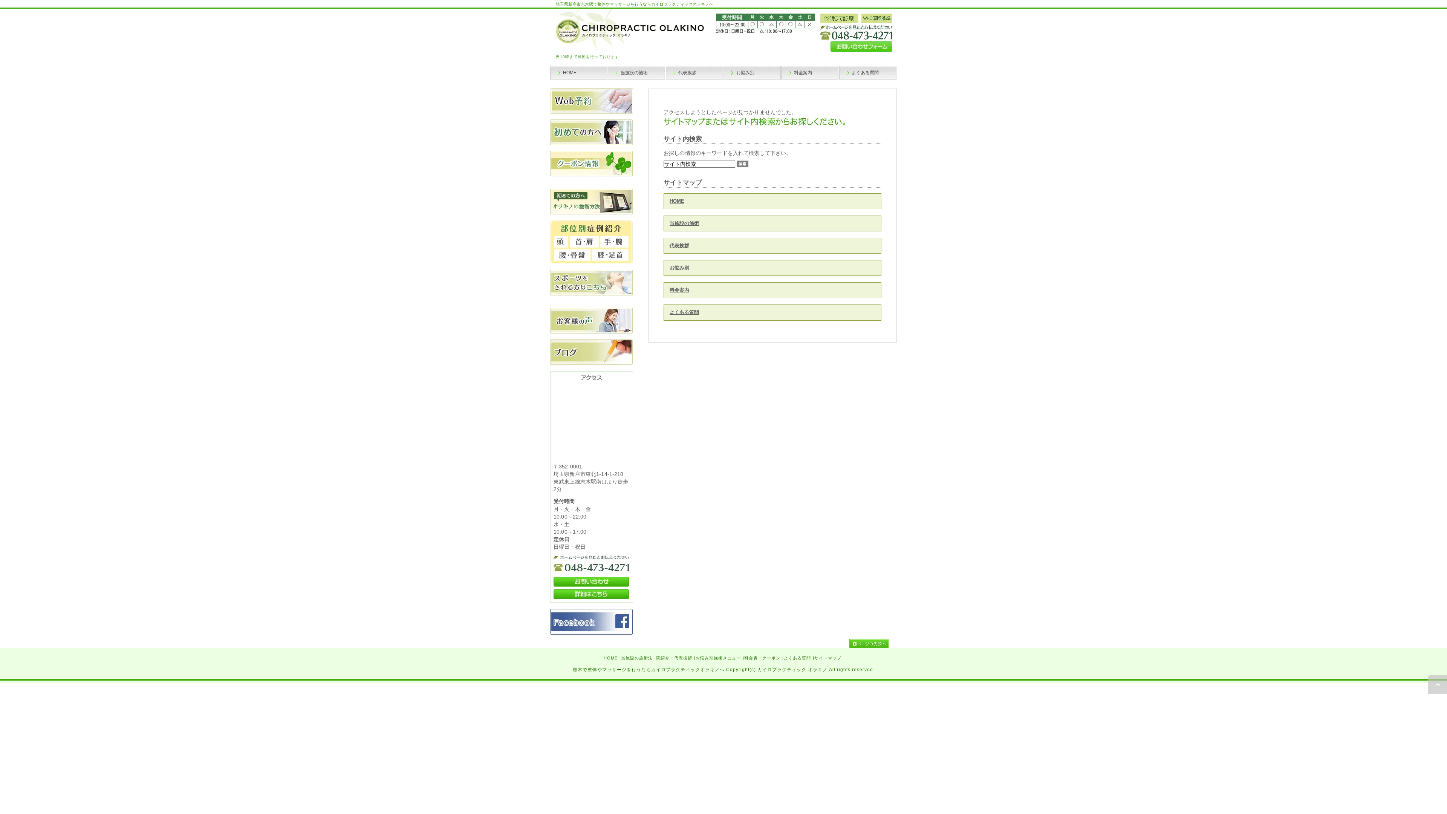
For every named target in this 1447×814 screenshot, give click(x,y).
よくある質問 (684, 312)
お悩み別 (679, 268)
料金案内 (679, 290)
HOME (677, 201)
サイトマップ (827, 658)
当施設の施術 (684, 223)
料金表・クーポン (762, 658)
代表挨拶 (679, 245)
